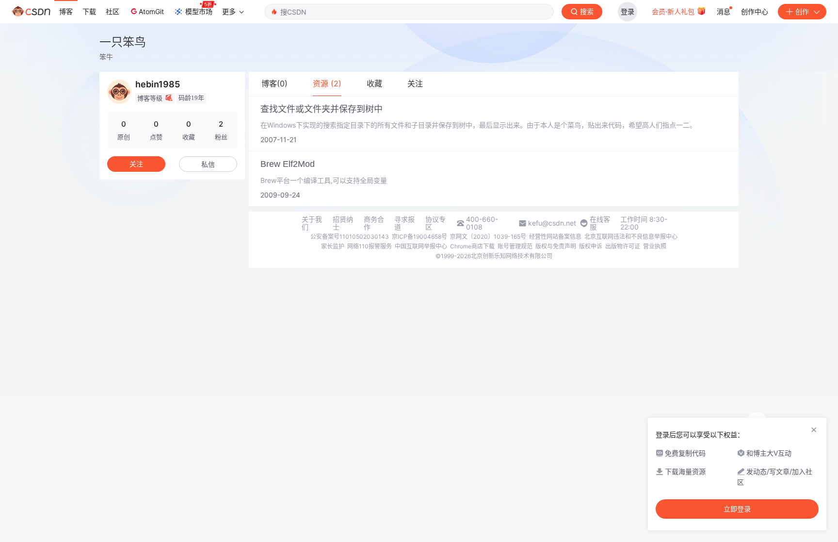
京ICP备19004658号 (419, 236)
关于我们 (312, 223)
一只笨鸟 (122, 42)
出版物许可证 (622, 246)
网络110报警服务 (369, 246)
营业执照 (654, 246)
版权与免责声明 (555, 246)
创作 (802, 11)
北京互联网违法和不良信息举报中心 (630, 236)
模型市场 (198, 11)
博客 (66, 11)
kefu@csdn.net (552, 223)
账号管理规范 (515, 246)
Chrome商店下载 (472, 246)
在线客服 (600, 223)
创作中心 (754, 11)
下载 (89, 11)
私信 (208, 164)
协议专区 (435, 223)
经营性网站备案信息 (555, 236)
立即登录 (737, 509)
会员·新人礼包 (674, 11)
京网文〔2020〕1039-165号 (488, 236)
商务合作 (374, 223)
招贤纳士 (343, 223)
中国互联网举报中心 (421, 246)
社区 (112, 11)
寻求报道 (404, 223)
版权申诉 (590, 246)
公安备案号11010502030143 (349, 236)
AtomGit (151, 11)
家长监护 (332, 246)
